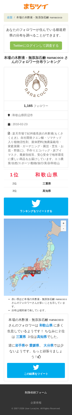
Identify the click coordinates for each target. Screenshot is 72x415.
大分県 (49, 345)
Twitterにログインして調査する (36, 45)
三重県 (21, 337)
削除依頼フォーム (36, 392)
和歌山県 (46, 325)
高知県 (42, 337)
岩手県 (20, 345)
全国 (9, 17)
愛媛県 (34, 345)
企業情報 (36, 402)
